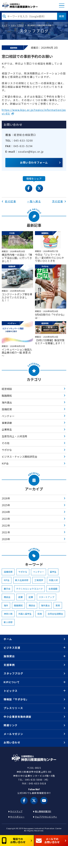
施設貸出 (9, 656)
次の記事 (57, 201)
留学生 (53, 571)
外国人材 (53, 580)
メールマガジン (13, 734)
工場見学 (38, 580)
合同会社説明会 (55, 613)
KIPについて (12, 682)
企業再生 (7, 429)
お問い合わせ (12, 742)
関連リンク (11, 725)
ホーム (8, 639)
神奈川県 (8, 613)
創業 (20, 597)
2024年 (6, 512)
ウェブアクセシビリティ (46, 816)
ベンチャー (8, 416)
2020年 (6, 539)
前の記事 (10, 201)
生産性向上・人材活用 (14, 436)
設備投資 (7, 409)
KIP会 (5, 463)
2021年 (6, 532)
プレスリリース (13, 708)
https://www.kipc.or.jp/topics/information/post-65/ (34, 111)
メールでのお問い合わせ (52, 840)
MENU (61, 5)
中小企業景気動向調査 (17, 717)
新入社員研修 (21, 580)
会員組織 (53, 588)
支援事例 (9, 665)
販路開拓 (7, 395)
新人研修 (8, 622)
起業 (31, 597)
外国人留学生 (25, 613)
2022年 (6, 525)
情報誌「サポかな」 (16, 699)
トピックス (11, 691)
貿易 (58, 605)
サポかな (7, 450)
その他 (5, 443)
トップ (4, 25)
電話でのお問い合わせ (17, 840)
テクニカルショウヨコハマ (29, 588)
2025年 (6, 505)
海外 (6, 605)
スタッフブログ (17, 25)
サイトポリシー (17, 816)
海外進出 (7, 402)
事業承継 (7, 423)
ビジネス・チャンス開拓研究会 (19, 456)
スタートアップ (46, 597)
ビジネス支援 (12, 647)
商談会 (8, 597)
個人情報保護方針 (43, 811)
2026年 (6, 498)
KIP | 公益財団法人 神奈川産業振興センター (20, 5)
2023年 (6, 519)
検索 (61, 16)
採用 (39, 613)
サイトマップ (16, 811)
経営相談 (7, 389)
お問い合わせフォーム (34, 162)
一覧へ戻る (34, 201)
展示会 (7, 588)
